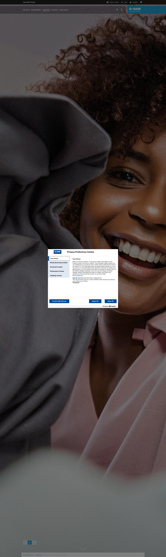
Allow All (111, 301)
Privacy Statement (78, 275)
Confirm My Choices (59, 301)
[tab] (58, 258)
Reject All (95, 301)
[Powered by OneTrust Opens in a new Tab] (110, 307)
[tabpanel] (94, 272)
